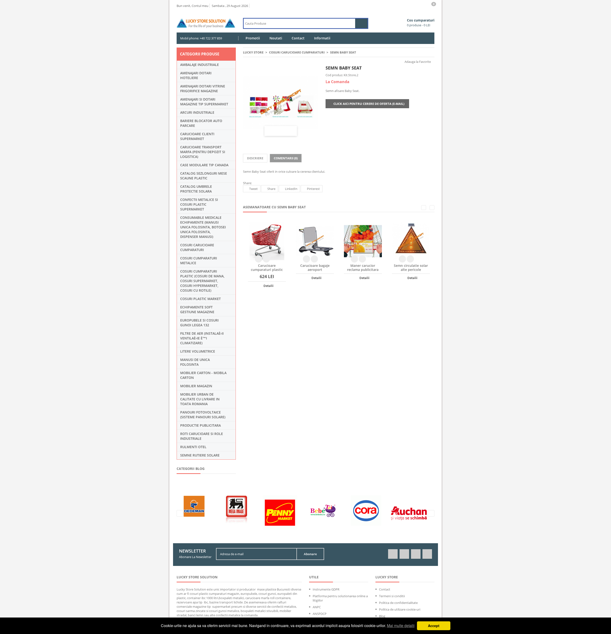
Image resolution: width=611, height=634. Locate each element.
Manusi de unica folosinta (195, 362)
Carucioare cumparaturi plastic (267, 267)
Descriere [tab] (255, 158)
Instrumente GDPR (326, 589)
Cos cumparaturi (420, 22)
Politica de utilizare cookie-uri (399, 609)
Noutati (275, 38)
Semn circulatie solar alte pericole (411, 267)
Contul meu (200, 6)
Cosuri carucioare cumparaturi (197, 247)
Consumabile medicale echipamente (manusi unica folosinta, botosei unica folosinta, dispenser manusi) (203, 227)
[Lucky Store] (206, 20)
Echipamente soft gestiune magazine (197, 309)
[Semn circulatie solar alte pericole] (411, 241)
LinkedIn (291, 189)
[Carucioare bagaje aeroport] (315, 241)
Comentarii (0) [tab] (286, 158)
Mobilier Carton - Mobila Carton (203, 375)
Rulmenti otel (193, 447)
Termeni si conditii (392, 596)
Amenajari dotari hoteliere (195, 75)
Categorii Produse (199, 54)
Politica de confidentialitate (398, 603)
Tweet (253, 189)
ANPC (317, 607)
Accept (433, 625)
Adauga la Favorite (417, 61)
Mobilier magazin (196, 386)
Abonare (310, 554)
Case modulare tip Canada (204, 165)
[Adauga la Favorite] (266, 259)
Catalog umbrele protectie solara (196, 188)
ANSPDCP (320, 614)
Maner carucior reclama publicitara (363, 267)
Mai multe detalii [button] (401, 625)
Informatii (322, 38)
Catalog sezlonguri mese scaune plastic (203, 175)
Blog (382, 616)
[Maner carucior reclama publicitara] (363, 241)
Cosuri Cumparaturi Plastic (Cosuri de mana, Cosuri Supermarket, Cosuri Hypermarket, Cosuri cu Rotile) (202, 281)
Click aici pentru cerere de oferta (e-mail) (368, 104)
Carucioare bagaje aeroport (315, 267)
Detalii (268, 286)
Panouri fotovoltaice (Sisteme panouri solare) (202, 414)
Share (271, 189)
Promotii (253, 38)
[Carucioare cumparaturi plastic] (267, 241)
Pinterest (313, 189)
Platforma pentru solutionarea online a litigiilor (340, 598)
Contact (298, 38)
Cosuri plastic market (200, 298)
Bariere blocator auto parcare (201, 123)
